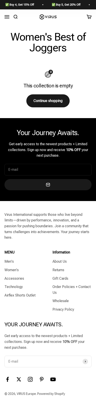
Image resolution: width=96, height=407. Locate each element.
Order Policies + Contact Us (71, 290)
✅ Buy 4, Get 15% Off (18, 4)
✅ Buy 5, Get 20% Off (64, 4)
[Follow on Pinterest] (42, 379)
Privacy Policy (63, 309)
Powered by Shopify (51, 394)
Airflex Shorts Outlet (19, 295)
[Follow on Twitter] (19, 379)
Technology (13, 287)
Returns (58, 270)
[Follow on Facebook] (7, 379)
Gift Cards (60, 278)
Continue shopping (48, 101)
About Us (59, 261)
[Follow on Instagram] (30, 379)
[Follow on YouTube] (53, 379)
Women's (11, 270)
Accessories (14, 278)
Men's (9, 261)
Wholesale (60, 301)
